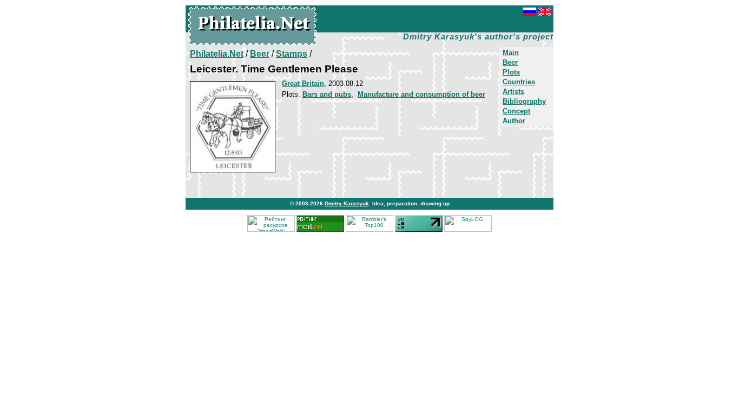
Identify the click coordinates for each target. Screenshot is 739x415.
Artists (513, 92)
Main (511, 53)
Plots (511, 72)
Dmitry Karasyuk (347, 203)
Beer (510, 62)
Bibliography (524, 101)
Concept (516, 111)
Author (514, 121)
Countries (519, 82)
